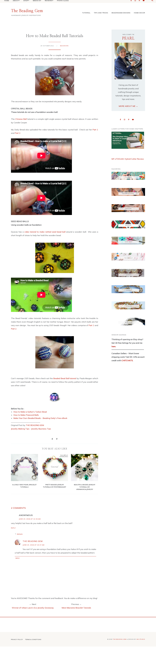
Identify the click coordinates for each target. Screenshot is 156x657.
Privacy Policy (17, 639)
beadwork (64, 46)
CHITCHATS (127, 360)
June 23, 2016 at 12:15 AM (30, 519)
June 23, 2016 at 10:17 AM (33, 545)
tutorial (86, 13)
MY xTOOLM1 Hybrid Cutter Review (128, 159)
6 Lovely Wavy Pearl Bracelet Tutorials (24, 486)
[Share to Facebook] (52, 439)
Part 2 (17, 133)
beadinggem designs (121, 13)
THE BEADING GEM (35, 425)
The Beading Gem (27, 11)
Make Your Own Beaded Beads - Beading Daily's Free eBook (40, 418)
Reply (13, 528)
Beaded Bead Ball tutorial (65, 378)
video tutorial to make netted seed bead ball (44, 232)
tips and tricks (101, 13)
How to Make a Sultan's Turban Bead (30, 412)
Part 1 (95, 129)
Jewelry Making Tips (20, 429)
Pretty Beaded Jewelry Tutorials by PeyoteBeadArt (54, 486)
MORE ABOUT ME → (128, 106)
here (114, 346)
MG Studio (141, 639)
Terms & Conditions (33, 639)
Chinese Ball (21, 119)
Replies (19, 534)
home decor (139, 13)
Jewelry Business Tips (41, 429)
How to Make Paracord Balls (26, 415)
